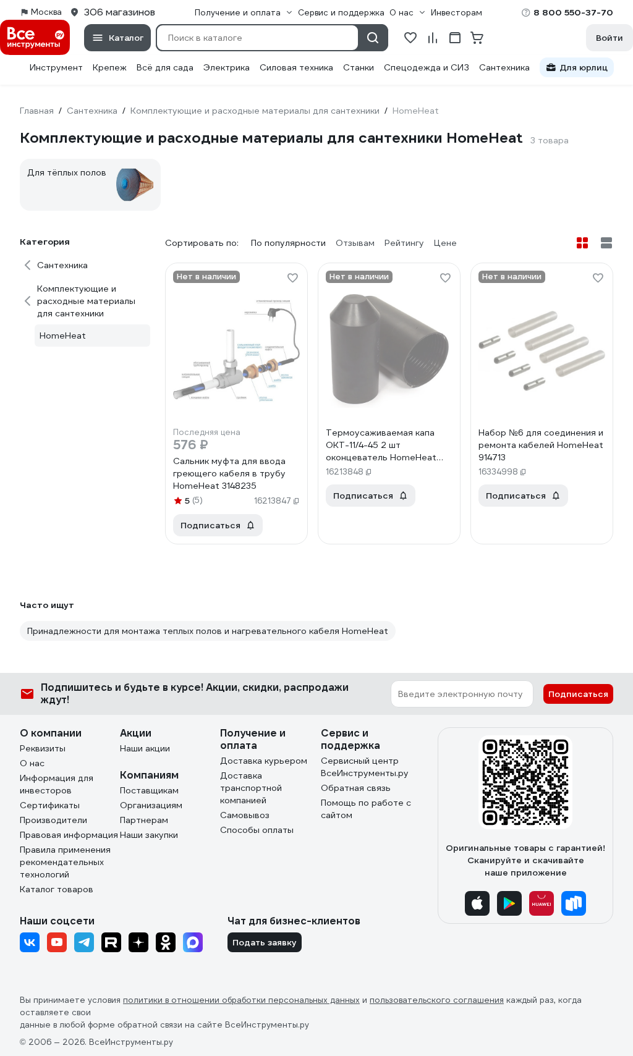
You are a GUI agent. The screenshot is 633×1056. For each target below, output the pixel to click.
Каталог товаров (56, 889)
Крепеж (110, 67)
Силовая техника (296, 67)
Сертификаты (50, 805)
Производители (53, 820)
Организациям (151, 805)
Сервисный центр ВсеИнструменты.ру (365, 767)
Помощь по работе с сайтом (366, 809)
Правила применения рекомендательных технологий (65, 862)
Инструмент (56, 67)
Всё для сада (165, 67)
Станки (358, 67)
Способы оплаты (257, 829)
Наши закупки (149, 834)
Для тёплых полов (66, 172)
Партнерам (144, 820)
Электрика (226, 67)
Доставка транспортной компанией (251, 788)
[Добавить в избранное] (292, 278)
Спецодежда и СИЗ (426, 67)
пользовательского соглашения (437, 1000)
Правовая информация (69, 834)
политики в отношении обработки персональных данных (241, 1000)
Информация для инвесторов (56, 784)
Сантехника (504, 67)
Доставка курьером (263, 760)
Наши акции (145, 748)
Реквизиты (43, 748)
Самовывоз (245, 815)
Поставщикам (149, 790)
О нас (32, 763)
